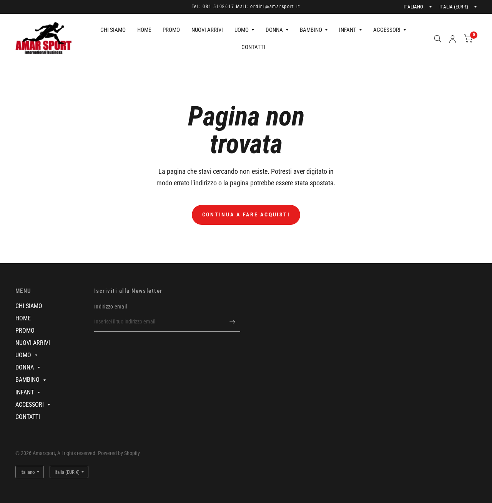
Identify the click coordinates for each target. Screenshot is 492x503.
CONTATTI (253, 47)
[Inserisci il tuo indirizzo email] (232, 322)
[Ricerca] (437, 39)
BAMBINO (311, 29)
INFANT (347, 29)
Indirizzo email (110, 306)
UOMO (241, 29)
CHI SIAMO (113, 29)
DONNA (274, 29)
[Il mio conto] (452, 39)
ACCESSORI (387, 29)
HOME (144, 29)
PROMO (171, 29)
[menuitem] (113, 30)
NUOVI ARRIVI (207, 29)
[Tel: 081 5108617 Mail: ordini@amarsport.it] (246, 7)
